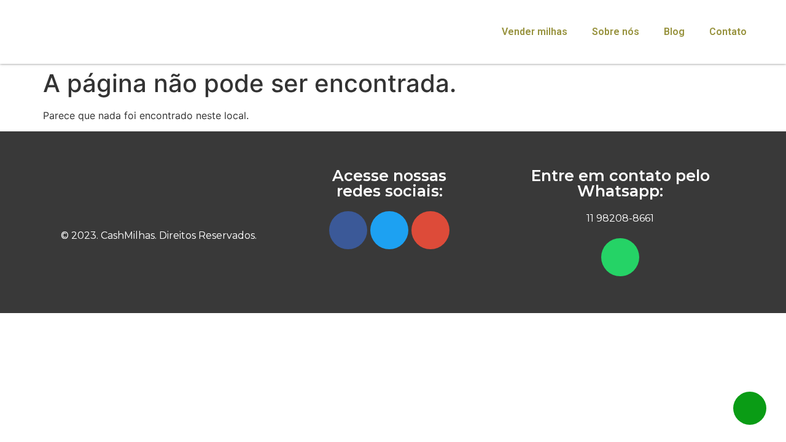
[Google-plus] (430, 230)
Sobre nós (615, 31)
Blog (674, 31)
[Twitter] (389, 230)
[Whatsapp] (620, 257)
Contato (728, 31)
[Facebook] (348, 230)
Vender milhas (534, 31)
